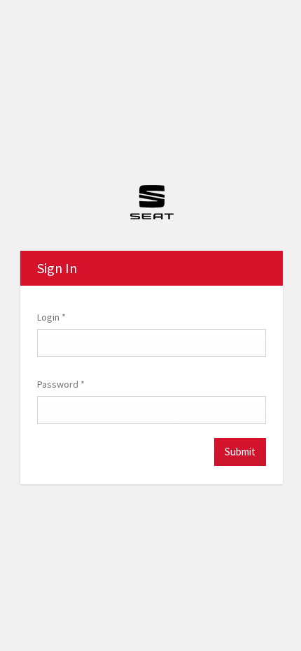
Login (51, 317)
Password (61, 384)
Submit (240, 451)
